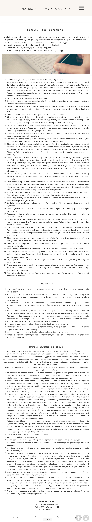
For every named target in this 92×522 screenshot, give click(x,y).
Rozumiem (47, 520)
